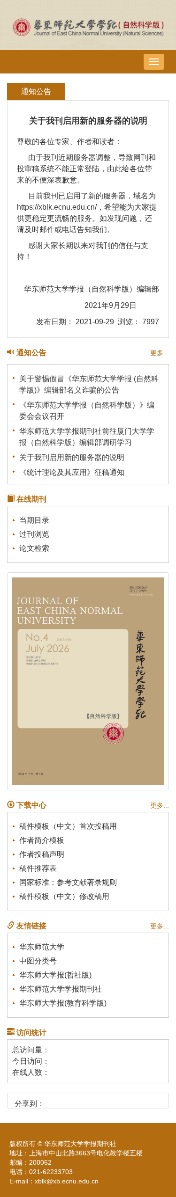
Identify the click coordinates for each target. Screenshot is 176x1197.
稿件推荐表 (38, 868)
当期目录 (34, 520)
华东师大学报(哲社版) (55, 975)
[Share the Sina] (55, 1100)
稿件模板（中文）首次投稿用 (68, 826)
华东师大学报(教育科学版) (63, 1003)
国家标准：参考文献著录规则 (68, 882)
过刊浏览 (34, 534)
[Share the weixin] (71, 1100)
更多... (159, 353)
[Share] (118, 1100)
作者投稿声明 (41, 854)
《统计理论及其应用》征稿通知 (71, 471)
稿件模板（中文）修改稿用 (64, 896)
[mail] (102, 1100)
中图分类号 (38, 961)
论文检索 (34, 548)
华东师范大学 (41, 947)
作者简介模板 (41, 840)
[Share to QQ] (86, 1100)
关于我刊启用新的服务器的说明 (71, 456)
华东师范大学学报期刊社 (60, 989)
